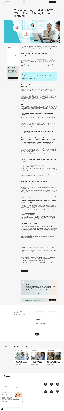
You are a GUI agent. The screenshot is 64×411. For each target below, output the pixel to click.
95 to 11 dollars (41, 168)
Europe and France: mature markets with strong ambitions (13, 51)
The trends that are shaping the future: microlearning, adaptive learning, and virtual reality (12, 56)
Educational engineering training (33, 407)
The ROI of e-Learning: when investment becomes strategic (12, 58)
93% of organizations (28, 144)
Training (5, 383)
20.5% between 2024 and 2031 (38, 101)
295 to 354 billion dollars (41, 59)
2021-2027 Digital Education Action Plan (50, 106)
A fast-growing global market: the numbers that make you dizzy (12, 49)
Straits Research (33, 60)
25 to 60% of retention (43, 149)
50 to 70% (35, 175)
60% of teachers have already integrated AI (47, 123)
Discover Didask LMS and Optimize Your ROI (28, 178)
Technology (17, 383)
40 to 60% (54, 174)
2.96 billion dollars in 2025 (33, 143)
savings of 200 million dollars (35, 165)
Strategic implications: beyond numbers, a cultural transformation (13, 62)
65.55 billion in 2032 (45, 154)
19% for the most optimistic (36, 66)
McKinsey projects (24, 190)
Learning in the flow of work (30, 213)
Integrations (18, 387)
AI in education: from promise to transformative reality (12, 53)
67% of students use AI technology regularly (38, 124)
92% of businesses (49, 191)
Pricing (17, 388)
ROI (22, 191)
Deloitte (22, 194)
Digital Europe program (36, 108)
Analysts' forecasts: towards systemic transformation (12, 60)
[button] (58, 2)
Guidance (17, 386)
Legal (15, 407)
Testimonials (5, 386)
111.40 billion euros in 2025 (26, 90)
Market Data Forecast (34, 96)
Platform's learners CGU (20, 407)
